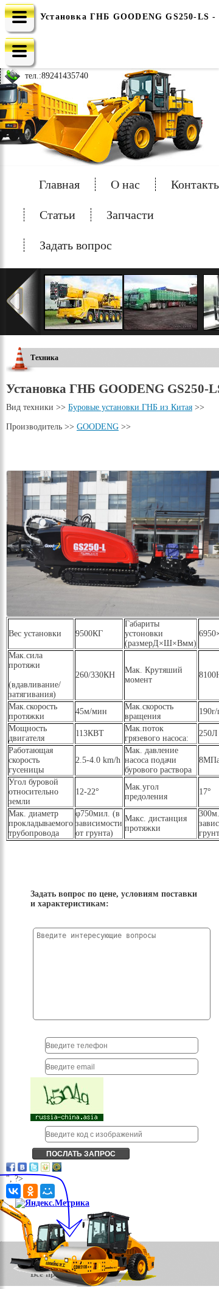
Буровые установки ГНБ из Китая (130, 407)
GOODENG (98, 426)
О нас (125, 184)
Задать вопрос (76, 245)
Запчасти (130, 214)
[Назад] (23, 301)
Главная (59, 184)
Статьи (57, 214)
